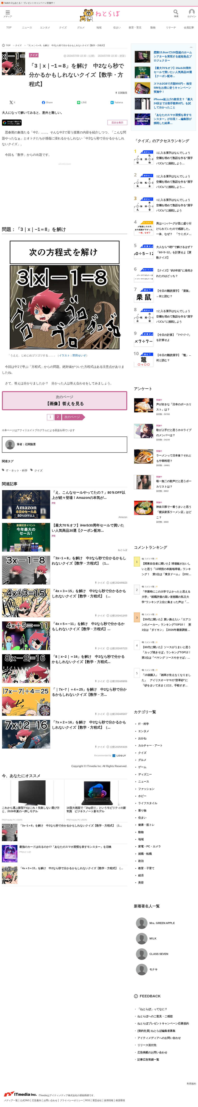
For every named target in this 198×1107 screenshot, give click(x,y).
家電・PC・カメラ (149, 846)
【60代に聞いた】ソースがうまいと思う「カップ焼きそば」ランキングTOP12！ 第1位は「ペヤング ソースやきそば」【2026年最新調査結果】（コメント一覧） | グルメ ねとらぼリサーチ (168, 658)
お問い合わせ (51, 1100)
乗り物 (142, 810)
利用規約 (191, 1083)
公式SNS (25, 1100)
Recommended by (103, 755)
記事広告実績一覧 (146, 1059)
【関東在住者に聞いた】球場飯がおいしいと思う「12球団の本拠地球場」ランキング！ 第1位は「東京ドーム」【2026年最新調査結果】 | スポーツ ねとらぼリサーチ (166, 574)
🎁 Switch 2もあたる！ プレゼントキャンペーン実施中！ (28, 3)
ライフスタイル (147, 803)
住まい (117, 27)
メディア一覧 (11, 1100)
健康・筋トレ (146, 824)
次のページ (72, 417)
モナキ (153, 969)
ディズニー (145, 774)
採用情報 (109, 1100)
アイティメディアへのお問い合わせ (157, 1037)
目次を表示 (117, 122)
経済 (141, 875)
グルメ (81, 27)
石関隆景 (122, 93)
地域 (99, 27)
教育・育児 (135, 27)
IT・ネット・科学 (16, 470)
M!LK (152, 938)
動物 (152, 27)
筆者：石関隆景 (26, 444)
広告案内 (37, 1100)
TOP (9, 27)
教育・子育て (146, 868)
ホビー (142, 796)
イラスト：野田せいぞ (72, 355)
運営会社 (97, 1100)
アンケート (143, 389)
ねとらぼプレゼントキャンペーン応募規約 (161, 1023)
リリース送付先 (145, 1045)
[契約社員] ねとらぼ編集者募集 (154, 1030)
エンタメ (45, 27)
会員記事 (189, 27)
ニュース (27, 27)
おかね (142, 738)
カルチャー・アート (150, 745)
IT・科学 (143, 723)
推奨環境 (120, 1100)
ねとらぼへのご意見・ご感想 (153, 1016)
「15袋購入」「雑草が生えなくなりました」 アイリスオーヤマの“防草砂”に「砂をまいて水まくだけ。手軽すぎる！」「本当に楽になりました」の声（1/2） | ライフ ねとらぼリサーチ (166, 685)
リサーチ (171, 27)
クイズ (63, 27)
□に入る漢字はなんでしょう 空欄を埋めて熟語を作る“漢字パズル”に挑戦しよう (174, 205)
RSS (88, 1100)
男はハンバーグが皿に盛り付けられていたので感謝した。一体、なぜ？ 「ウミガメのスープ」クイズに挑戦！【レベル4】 (173, 234)
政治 (141, 860)
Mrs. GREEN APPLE (162, 923)
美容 (141, 882)
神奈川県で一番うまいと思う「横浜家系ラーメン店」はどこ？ (173, 512)
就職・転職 (145, 853)
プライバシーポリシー (72, 1100)
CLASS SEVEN (158, 953)
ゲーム (142, 767)
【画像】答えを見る (64, 403)
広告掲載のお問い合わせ (150, 1052)
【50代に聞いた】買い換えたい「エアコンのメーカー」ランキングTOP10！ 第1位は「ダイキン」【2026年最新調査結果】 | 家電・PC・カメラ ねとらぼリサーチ (166, 630)
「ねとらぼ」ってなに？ (150, 1009)
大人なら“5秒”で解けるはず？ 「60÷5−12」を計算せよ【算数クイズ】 (176, 252)
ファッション (146, 788)
